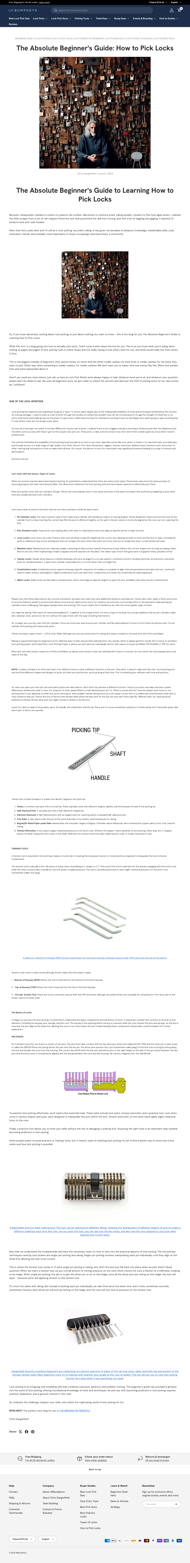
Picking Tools (82, 18)
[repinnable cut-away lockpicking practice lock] (95, 1186)
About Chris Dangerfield (56, 1497)
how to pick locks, (62, 38)
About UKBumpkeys (54, 1491)
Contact (13, 1491)
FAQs (11, 1497)
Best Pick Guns (88, 1507)
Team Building (50, 1503)
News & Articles (119, 1501)
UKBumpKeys (20, 1553)
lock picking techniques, (139, 38)
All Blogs (115, 1507)
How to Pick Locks (90, 1528)
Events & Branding (143, 18)
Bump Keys (120, 18)
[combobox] (102, 10)
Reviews (13, 24)
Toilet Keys (102, 18)
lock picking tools (164, 38)
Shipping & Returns (19, 1503)
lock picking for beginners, (89, 38)
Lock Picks (39, 18)
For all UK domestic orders (40, 1460)
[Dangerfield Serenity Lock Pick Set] (95, 1298)
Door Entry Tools (89, 1501)
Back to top (95, 1469)
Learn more (44, 2)
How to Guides (167, 18)
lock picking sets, (115, 38)
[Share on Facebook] (27, 1432)
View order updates (96, 1460)
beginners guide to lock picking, (33, 38)
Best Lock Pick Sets (19, 18)
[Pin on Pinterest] (33, 1432)
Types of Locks (88, 1522)
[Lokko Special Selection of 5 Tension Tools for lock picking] (95, 917)
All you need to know (157, 1460)
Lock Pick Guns (59, 18)
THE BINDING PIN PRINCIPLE (74, 1410)
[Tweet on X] (20, 1432)
